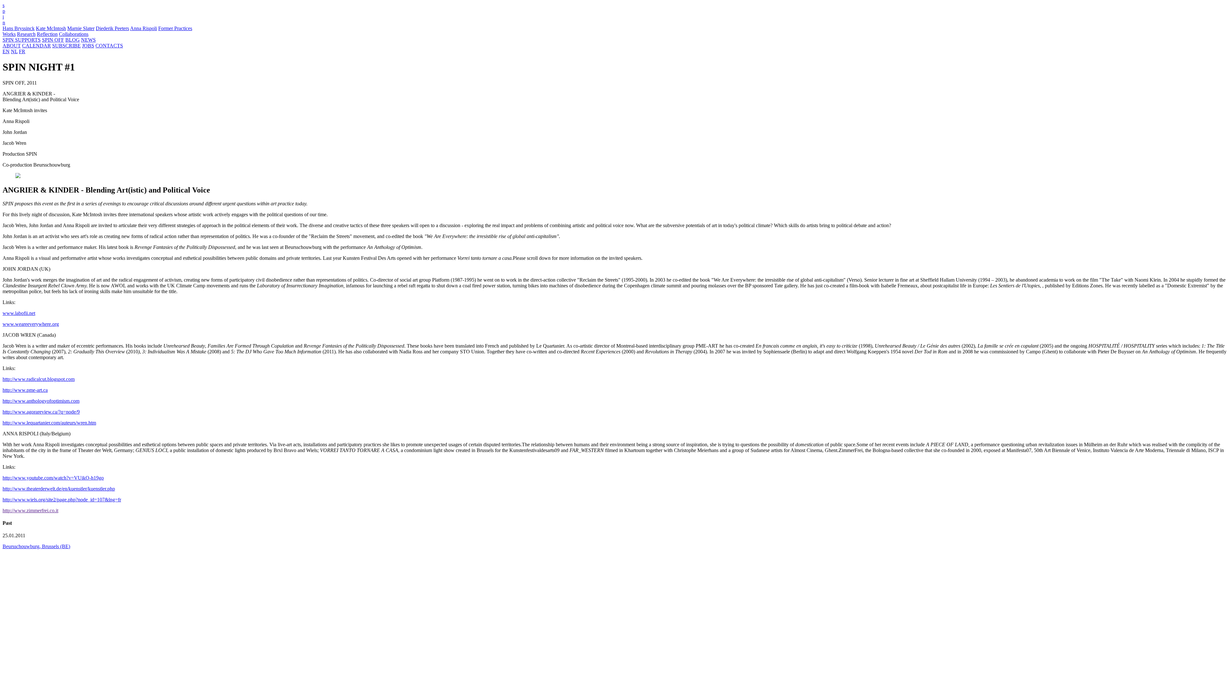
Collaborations (73, 34)
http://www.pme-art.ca (25, 390)
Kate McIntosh (51, 28)
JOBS (88, 45)
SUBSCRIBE (66, 45)
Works (9, 34)
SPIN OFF (53, 40)
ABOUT (12, 45)
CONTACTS (109, 45)
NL (14, 51)
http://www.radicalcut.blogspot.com (39, 379)
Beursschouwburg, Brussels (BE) (36, 546)
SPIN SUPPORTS (22, 40)
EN (6, 51)
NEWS (88, 40)
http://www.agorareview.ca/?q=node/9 (41, 412)
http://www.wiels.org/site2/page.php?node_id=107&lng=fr (62, 499)
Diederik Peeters (112, 28)
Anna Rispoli (143, 28)
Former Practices (175, 28)
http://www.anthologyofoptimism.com (41, 401)
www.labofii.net (19, 313)
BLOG (72, 40)
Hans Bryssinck (19, 28)
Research (26, 34)
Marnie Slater (80, 28)
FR (22, 51)
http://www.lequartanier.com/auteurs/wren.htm (49, 422)
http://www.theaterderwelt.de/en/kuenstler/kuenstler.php (59, 488)
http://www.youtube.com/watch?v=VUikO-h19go (53, 478)
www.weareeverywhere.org (31, 324)
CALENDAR (36, 45)
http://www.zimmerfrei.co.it (30, 510)
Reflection (47, 34)
